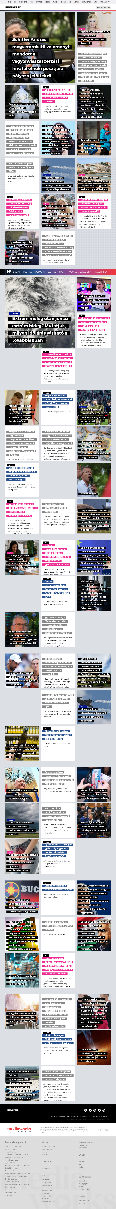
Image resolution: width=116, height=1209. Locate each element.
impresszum (96, 1116)
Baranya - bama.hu (11, 1149)
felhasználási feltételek (73, 1116)
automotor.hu (46, 1182)
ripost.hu (82, 1161)
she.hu (81, 1170)
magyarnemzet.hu (48, 1146)
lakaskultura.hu (47, 1185)
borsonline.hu (84, 1159)
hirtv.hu (44, 1152)
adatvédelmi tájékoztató (58, 1116)
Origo (9, 2)
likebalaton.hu (47, 1190)
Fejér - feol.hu (10, 1163)
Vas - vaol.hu (9, 1190)
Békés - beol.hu (10, 1152)
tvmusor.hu (83, 1148)
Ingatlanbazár (86, 2)
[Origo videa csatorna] (99, 1110)
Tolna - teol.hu (10, 1187)
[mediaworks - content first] (19, 1130)
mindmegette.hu (47, 1196)
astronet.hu (46, 1180)
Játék (95, 2)
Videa (31, 2)
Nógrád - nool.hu (11, 1179)
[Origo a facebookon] (85, 1110)
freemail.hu (83, 1181)
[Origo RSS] (103, 1110)
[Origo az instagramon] (94, 1110)
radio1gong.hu (84, 1200)
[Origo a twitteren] (90, 1110)
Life (15, 2)
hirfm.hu (82, 1203)
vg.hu (44, 1166)
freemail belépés (103, 8)
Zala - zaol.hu (9, 1195)
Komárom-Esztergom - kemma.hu (17, 1176)
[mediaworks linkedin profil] (106, 1130)
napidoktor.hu (46, 1193)
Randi (77, 2)
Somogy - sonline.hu (12, 1182)
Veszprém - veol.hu (11, 1192)
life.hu (81, 1167)
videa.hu (82, 1186)
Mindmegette (23, 2)
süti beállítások (87, 1116)
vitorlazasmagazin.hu (86, 1142)
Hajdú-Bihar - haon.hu (12, 1168)
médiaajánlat (105, 1116)
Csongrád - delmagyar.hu (14, 1157)
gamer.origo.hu (47, 1188)
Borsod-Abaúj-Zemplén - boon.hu (17, 1154)
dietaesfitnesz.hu (48, 1201)
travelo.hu (45, 1199)
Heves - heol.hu (10, 1171)
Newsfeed (39, 2)
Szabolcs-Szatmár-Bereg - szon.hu (17, 1184)
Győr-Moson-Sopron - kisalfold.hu (17, 1165)
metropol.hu (83, 1164)
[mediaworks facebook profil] (100, 1130)
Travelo (55, 2)
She (70, 2)
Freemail (47, 2)
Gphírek (63, 2)
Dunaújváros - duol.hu (12, 1160)
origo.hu (45, 1154)
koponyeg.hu (83, 1184)
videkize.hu (83, 1145)
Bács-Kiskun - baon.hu (13, 1146)
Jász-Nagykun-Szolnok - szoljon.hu (17, 1173)
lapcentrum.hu (84, 1189)
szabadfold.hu (47, 1149)
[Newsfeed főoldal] (13, 1110)
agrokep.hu (46, 1168)
